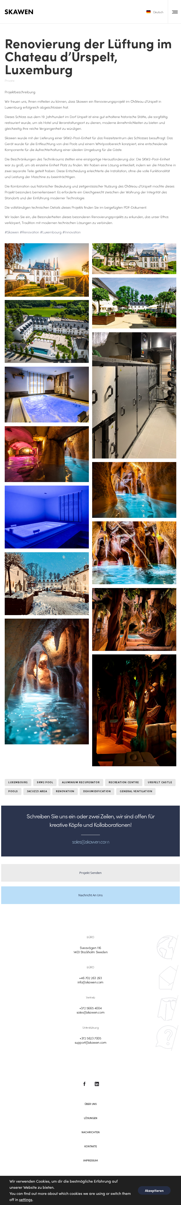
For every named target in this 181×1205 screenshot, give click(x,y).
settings (25, 1199)
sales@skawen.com (91, 1012)
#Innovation (71, 232)
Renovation (65, 791)
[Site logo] (19, 12)
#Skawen (12, 232)
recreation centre (124, 782)
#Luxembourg (51, 232)
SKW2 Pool (45, 782)
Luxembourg (18, 782)
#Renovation (29, 232)
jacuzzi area (37, 791)
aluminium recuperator (81, 782)
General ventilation (136, 791)
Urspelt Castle (160, 782)
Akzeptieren (154, 1190)
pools (13, 791)
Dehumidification (97, 791)
